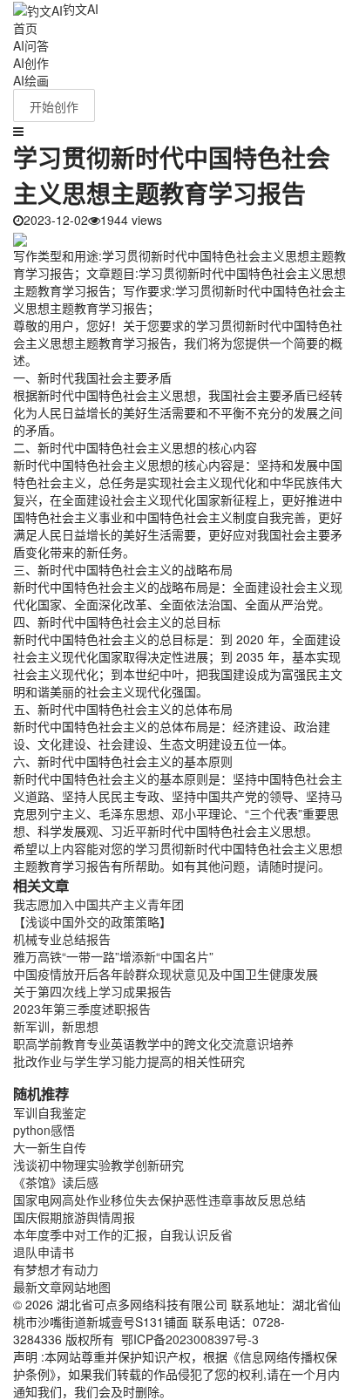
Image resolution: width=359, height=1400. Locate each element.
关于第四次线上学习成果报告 (92, 991)
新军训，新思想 (55, 1026)
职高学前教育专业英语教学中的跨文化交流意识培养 (153, 1043)
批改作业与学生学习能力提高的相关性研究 (129, 1061)
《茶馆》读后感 (55, 1182)
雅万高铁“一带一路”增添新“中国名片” (113, 956)
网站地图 (86, 1286)
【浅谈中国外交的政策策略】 (92, 921)
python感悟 (44, 1129)
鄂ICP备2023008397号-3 (190, 1339)
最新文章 (37, 1286)
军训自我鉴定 (49, 1112)
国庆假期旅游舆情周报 (74, 1217)
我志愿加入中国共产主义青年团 (98, 904)
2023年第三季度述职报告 (82, 1008)
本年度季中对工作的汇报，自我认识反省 (123, 1234)
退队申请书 (43, 1252)
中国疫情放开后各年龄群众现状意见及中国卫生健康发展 (165, 973)
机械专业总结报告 (62, 939)
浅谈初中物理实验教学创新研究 (98, 1164)
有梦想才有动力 (55, 1269)
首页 (25, 28)
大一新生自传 (49, 1147)
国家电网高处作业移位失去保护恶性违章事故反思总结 (159, 1199)
